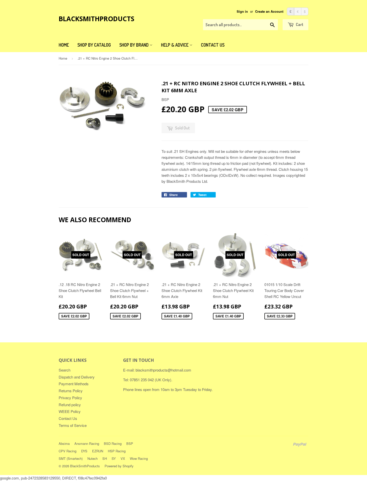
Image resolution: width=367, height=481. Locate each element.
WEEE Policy (70, 411)
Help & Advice (175, 45)
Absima (64, 443)
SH (104, 458)
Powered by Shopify (119, 466)
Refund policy (70, 404)
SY (114, 458)
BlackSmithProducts (96, 18)
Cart (299, 24)
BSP (129, 443)
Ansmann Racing (86, 443)
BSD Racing (113, 443)
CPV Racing (67, 451)
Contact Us (212, 45)
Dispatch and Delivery (77, 377)
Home (64, 45)
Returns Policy (71, 390)
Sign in (242, 11)
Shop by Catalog (94, 45)
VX (123, 458)
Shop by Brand (134, 45)
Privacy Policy (70, 397)
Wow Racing (139, 458)
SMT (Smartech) (71, 458)
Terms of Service (73, 425)
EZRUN (97, 451)
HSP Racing (117, 451)
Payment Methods (74, 383)
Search (64, 370)
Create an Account (269, 11)
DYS (84, 451)
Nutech (92, 458)
